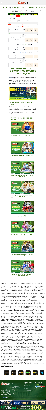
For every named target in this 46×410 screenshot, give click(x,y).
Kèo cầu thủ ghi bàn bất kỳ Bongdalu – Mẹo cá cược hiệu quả (22, 176)
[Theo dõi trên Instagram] (5, 397)
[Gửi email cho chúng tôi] (7, 397)
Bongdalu (11, 77)
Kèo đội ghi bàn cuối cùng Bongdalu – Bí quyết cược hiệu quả (22, 196)
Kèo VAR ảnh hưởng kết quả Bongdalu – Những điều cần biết (22, 235)
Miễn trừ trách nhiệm (15, 383)
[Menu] (1, 2)
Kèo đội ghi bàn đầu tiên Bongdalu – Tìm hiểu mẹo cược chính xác (22, 255)
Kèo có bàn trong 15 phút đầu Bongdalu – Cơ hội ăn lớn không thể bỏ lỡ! (22, 275)
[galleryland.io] (23, 2)
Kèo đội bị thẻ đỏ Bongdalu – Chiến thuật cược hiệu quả (22, 136)
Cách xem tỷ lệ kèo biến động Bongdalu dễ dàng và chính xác (22, 215)
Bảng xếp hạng (14, 393)
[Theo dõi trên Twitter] (6, 397)
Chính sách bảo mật (15, 386)
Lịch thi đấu (14, 390)
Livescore (14, 394)
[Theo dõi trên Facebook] (3, 397)
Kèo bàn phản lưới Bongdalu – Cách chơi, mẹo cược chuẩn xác (22, 156)
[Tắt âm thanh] (37, 21)
